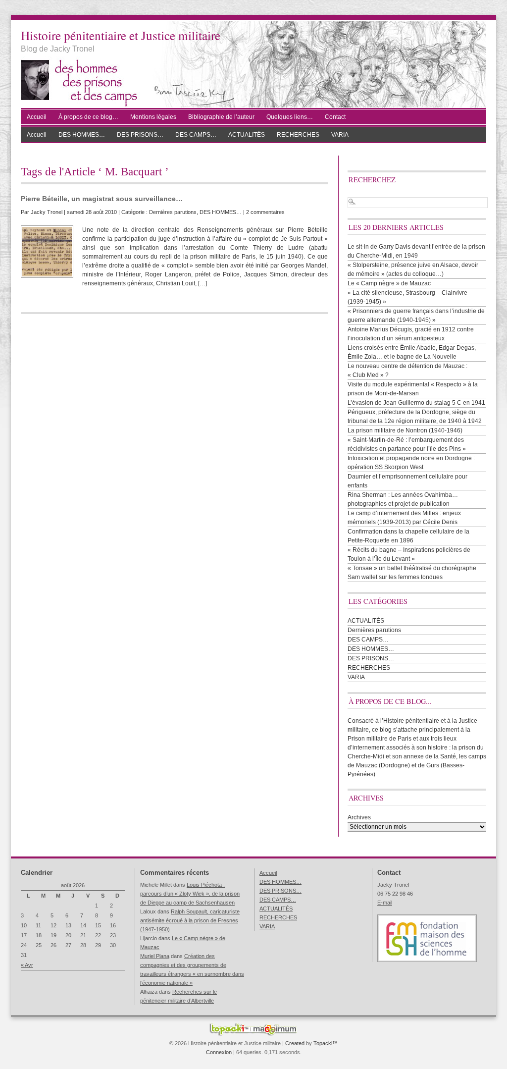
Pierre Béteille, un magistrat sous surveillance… (102, 199)
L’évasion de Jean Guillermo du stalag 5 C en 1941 (416, 402)
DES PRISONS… (140, 134)
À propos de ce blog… (88, 116)
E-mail (384, 903)
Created (294, 1043)
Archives (359, 817)
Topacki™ (325, 1043)
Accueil (37, 116)
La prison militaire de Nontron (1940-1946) (405, 430)
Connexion (219, 1052)
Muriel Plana (154, 956)
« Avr (27, 965)
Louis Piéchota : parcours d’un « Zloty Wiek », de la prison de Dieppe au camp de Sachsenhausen (190, 894)
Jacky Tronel (46, 212)
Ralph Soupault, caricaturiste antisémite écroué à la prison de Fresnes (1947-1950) (190, 920)
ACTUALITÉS (246, 134)
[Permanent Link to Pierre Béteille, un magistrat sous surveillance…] (47, 251)
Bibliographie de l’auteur (221, 116)
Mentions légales (153, 116)
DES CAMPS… (195, 134)
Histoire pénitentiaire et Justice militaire (120, 35)
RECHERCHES (298, 134)
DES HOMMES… (81, 134)
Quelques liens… (289, 116)
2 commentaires (265, 212)
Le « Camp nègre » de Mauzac (389, 283)
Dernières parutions (173, 212)
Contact (335, 116)
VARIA (340, 134)
